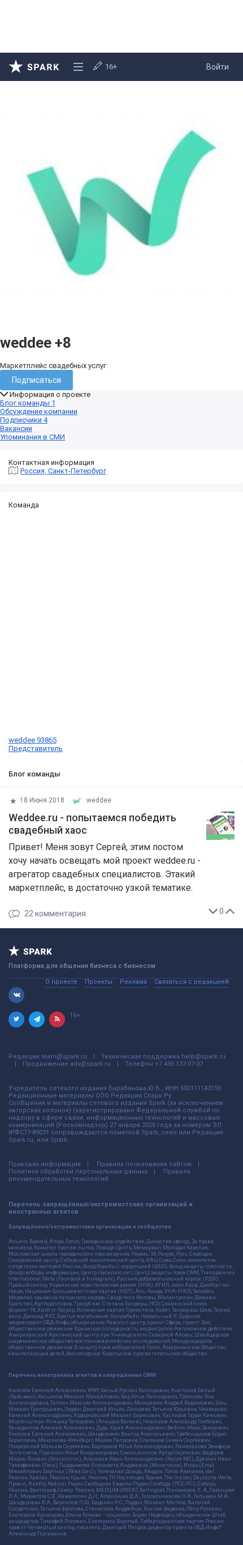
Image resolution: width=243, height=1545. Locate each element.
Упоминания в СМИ (32, 437)
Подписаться (36, 380)
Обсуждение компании (38, 411)
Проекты (98, 981)
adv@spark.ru (90, 1064)
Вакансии (16, 428)
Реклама (133, 981)
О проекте (61, 981)
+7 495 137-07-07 (179, 1064)
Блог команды (27, 403)
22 (55, 914)
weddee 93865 (35, 744)
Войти (217, 66)
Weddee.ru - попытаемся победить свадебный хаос (92, 824)
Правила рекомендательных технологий (99, 1175)
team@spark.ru (64, 1056)
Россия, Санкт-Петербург (63, 471)
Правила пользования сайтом (144, 1164)
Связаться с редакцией (191, 981)
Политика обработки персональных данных (77, 1171)
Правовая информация (44, 1164)
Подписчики (23, 420)
